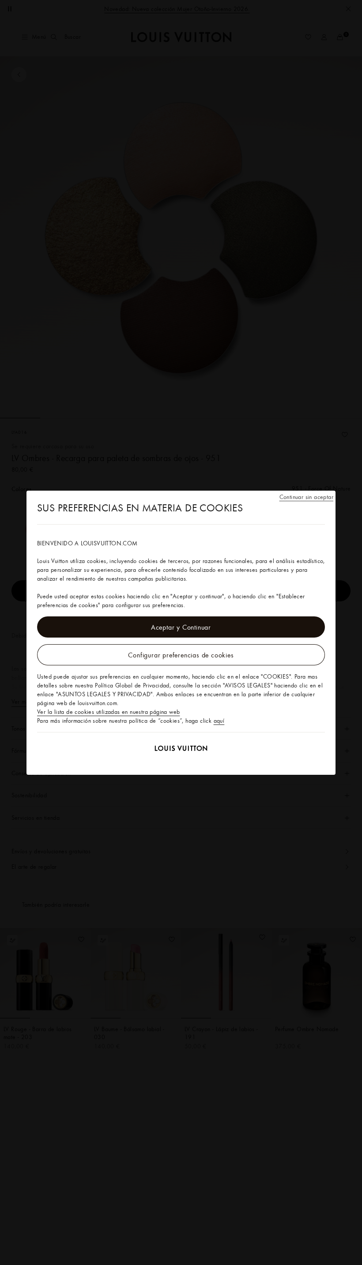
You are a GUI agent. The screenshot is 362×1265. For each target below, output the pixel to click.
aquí (219, 720)
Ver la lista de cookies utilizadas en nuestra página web (108, 712)
